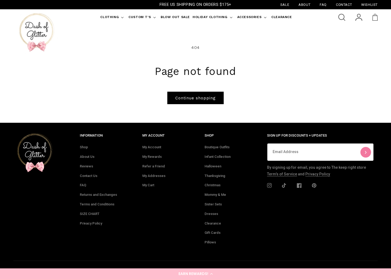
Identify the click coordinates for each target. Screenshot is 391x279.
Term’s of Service (282, 174)
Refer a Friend (153, 166)
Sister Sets (213, 204)
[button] (195, 273)
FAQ (83, 185)
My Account (151, 147)
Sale (284, 4)
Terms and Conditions (97, 204)
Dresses (211, 214)
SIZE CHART (89, 214)
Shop (84, 147)
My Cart (148, 185)
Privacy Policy (91, 223)
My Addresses (153, 176)
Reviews (86, 166)
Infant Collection (218, 157)
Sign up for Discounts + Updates (297, 135)
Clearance (213, 223)
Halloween (213, 166)
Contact (344, 4)
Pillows (210, 242)
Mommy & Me (215, 195)
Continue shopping (195, 98)
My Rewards (152, 157)
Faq (323, 4)
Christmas (213, 185)
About (304, 4)
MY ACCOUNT (153, 135)
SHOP (209, 135)
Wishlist (369, 4)
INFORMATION (91, 135)
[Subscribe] (365, 152)
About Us (87, 157)
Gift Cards (213, 233)
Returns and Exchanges (98, 195)
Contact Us (88, 176)
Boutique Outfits (217, 147)
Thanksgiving (215, 176)
